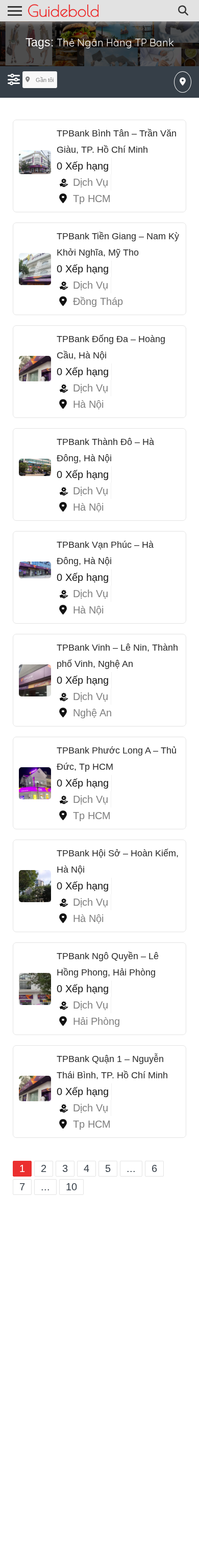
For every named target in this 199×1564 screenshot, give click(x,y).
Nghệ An (92, 712)
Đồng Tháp (98, 301)
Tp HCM (92, 198)
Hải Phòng (96, 1021)
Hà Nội (88, 404)
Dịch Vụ (90, 182)
